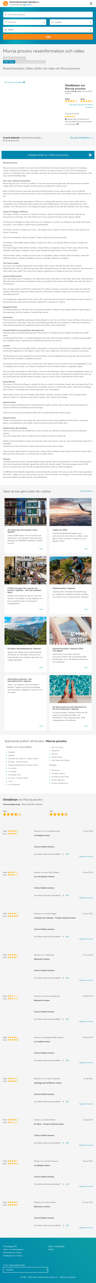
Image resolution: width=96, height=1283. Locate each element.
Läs (41, 548)
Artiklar (51, 1249)
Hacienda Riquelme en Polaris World (23, 765)
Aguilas (11, 755)
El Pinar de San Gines (60, 776)
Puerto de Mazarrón (60, 783)
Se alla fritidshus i (80, 137)
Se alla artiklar (86, 491)
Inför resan (9, 62)
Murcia (9, 58)
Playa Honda (57, 757)
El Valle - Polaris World (17, 762)
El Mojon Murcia (58, 773)
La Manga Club (14, 774)
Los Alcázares (14, 784)
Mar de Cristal (57, 747)
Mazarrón (56, 750)
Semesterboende (24, 62)
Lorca (10, 781)
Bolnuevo (56, 770)
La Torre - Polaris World (18, 778)
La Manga (12, 771)
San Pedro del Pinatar (61, 760)
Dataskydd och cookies (12, 1252)
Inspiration (39, 62)
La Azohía (12, 768)
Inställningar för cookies (12, 1256)
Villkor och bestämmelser (13, 1249)
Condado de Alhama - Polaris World (23, 758)
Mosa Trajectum (58, 780)
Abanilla (11, 752)
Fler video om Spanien (13, 82)
